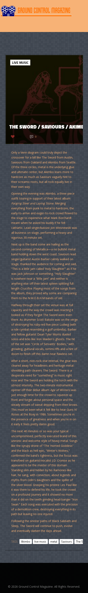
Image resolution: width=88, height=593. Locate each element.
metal (53, 541)
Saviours (66, 541)
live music (40, 541)
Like (19, 136)
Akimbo (25, 541)
